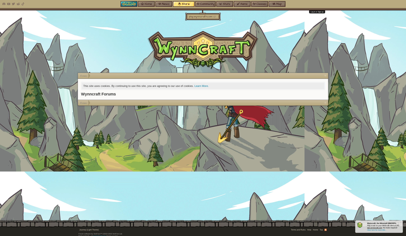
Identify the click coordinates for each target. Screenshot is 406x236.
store (186, 4)
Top (321, 230)
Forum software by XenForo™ (100, 234)
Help (309, 230)
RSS (325, 230)
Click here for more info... (376, 230)
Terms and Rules (298, 230)
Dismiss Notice (400, 222)
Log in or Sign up (317, 12)
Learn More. (201, 86)
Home (315, 230)
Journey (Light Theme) (89, 230)
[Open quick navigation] (325, 76)
